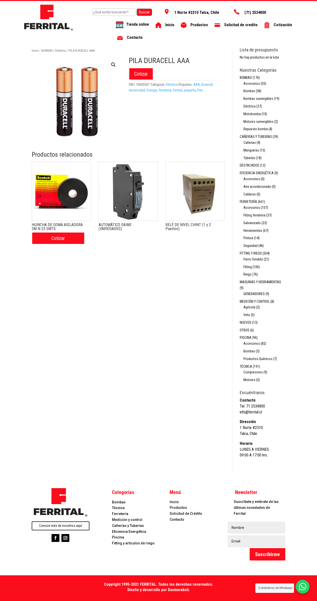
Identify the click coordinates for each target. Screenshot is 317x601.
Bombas (249, 91)
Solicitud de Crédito (186, 513)
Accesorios (251, 84)
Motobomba (252, 114)
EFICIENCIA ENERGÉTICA (257, 173)
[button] (113, 64)
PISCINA (245, 338)
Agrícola (249, 307)
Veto (246, 315)
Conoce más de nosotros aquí (60, 526)
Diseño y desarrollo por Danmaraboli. (158, 589)
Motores (249, 380)
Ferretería (120, 514)
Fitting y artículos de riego (133, 543)
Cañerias (249, 143)
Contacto (177, 519)
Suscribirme (267, 554)
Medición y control (127, 520)
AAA (196, 84)
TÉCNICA (246, 366)
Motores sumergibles (258, 122)
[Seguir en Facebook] (55, 538)
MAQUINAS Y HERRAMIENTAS (260, 282)
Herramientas (252, 231)
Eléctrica (60, 50)
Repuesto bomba (255, 129)
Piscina (118, 537)
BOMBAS (47, 50)
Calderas (249, 194)
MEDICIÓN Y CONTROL (255, 301)
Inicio (35, 50)
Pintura (248, 238)
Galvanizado (252, 223)
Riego (247, 274)
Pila (200, 90)
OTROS (244, 330)
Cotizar (141, 74)
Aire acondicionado (257, 187)
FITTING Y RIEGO (251, 253)
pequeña (190, 90)
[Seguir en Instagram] (65, 538)
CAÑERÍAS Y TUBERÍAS (256, 137)
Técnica (118, 508)
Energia (152, 90)
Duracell (207, 84)
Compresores (253, 372)
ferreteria (164, 90)
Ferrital (177, 90)
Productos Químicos (257, 359)
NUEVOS (245, 322)
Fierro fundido (253, 259)
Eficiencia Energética (129, 532)
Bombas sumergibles (258, 99)
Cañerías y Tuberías (128, 526)
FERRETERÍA (248, 202)
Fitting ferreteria (254, 215)
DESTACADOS (249, 165)
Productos (178, 508)
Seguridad (250, 246)
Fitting (247, 267)
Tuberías (249, 158)
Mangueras (251, 150)
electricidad (137, 90)
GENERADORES (254, 294)
